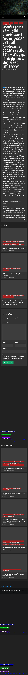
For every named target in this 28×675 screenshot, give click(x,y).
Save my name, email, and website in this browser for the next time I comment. (13, 357)
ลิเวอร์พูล (9, 243)
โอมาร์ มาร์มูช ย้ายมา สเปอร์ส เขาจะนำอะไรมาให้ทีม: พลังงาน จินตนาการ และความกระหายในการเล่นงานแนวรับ (14, 302)
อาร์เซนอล (21, 22)
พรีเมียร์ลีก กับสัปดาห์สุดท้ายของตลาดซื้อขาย (14, 248)
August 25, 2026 (7, 577)
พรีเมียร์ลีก (16, 22)
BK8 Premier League (6, 586)
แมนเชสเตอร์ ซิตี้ (6, 244)
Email (16, 342)
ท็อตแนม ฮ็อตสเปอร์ (20, 241)
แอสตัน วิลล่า (21, 244)
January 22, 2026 (7, 69)
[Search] (25, 16)
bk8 (3, 241)
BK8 (4, 87)
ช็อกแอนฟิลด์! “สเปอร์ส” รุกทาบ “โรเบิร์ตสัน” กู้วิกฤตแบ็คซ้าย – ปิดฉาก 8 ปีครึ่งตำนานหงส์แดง (14, 216)
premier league (6, 22)
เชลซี (18, 243)
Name (4, 342)
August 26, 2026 (7, 250)
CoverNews (21, 590)
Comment (6, 322)
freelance (14, 69)
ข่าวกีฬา (11, 22)
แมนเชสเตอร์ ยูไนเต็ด (6, 24)
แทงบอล (21, 100)
